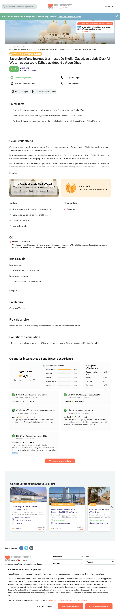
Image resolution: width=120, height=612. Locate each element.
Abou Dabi (21, 47)
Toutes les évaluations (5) (55, 365)
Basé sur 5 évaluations (28, 70)
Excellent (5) (50, 369)
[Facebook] (21, 548)
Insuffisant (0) (51, 381)
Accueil (12, 47)
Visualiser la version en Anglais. (69, 17)
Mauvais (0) (50, 385)
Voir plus (67, 427)
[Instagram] (31, 548)
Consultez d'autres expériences (33, 191)
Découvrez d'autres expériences (92, 189)
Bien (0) (49, 373)
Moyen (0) (49, 377)
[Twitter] (26, 548)
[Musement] (60, 6)
